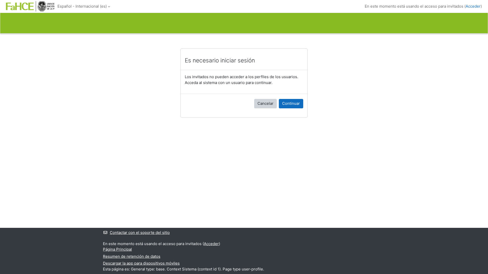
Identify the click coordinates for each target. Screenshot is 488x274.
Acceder (473, 6)
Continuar (291, 103)
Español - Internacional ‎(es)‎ (82, 6)
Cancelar (265, 103)
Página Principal (117, 249)
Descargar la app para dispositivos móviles (141, 263)
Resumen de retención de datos (131, 256)
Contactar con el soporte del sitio (140, 232)
